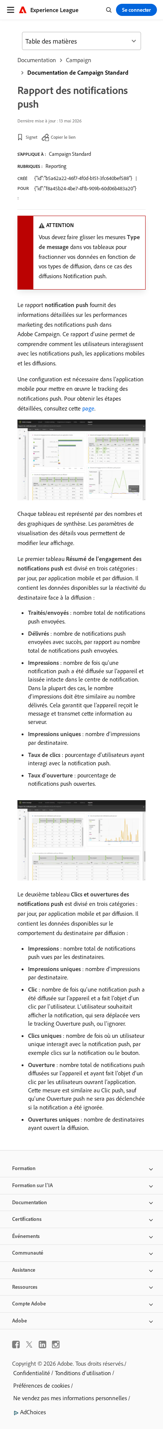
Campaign (78, 60)
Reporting (55, 166)
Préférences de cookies (41, 1385)
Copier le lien (63, 137)
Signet (32, 137)
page (88, 408)
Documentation (36, 60)
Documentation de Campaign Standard (78, 72)
